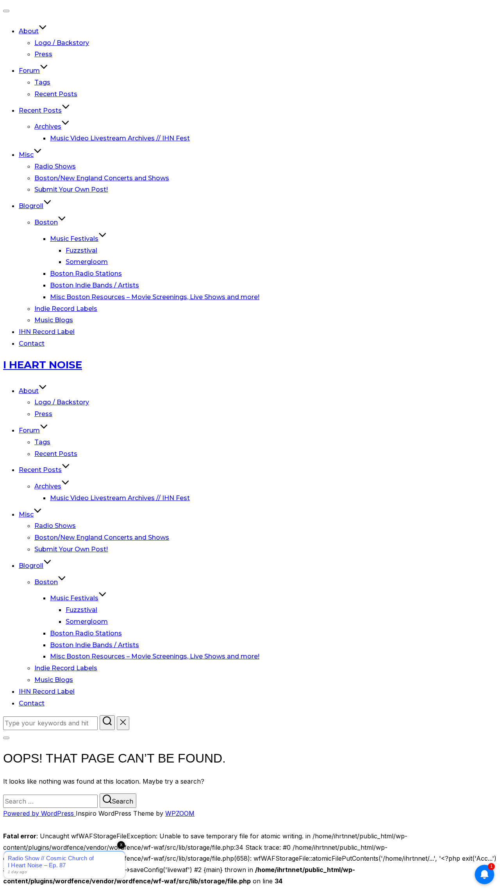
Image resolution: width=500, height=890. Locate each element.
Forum (29, 70)
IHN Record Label (47, 332)
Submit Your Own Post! (71, 189)
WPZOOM (180, 813)
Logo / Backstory (61, 43)
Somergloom (87, 262)
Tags (42, 82)
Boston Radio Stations (86, 273)
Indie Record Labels (65, 308)
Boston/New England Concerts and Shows (101, 178)
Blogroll (31, 206)
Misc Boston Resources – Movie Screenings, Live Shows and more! (154, 297)
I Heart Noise (42, 365)
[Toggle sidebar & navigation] (6, 738)
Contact (32, 343)
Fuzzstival (81, 250)
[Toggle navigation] (6, 11)
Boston (46, 222)
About (29, 31)
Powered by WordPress (39, 813)
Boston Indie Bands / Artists (94, 285)
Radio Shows (55, 166)
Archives (47, 126)
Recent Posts (55, 94)
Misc (26, 154)
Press (43, 54)
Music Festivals (74, 238)
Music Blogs (53, 320)
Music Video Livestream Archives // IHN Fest (120, 138)
